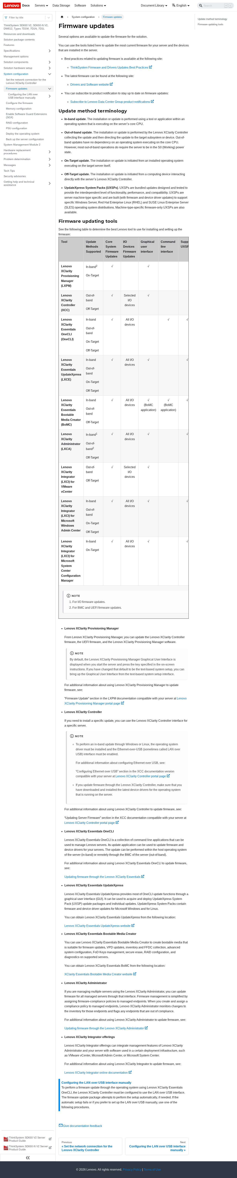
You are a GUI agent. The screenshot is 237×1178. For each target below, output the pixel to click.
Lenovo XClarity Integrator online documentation (96, 1072)
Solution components (16, 62)
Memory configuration (18, 108)
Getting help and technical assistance (19, 183)
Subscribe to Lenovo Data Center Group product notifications (110, 101)
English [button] (181, 5)
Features (9, 44)
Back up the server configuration (25, 139)
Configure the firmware (19, 103)
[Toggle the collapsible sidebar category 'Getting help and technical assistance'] (50, 183)
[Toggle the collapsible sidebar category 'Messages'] (50, 165)
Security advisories (15, 176)
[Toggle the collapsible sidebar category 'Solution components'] (50, 62)
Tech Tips (9, 170)
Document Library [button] (152, 5)
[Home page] (62, 17)
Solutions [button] (97, 5)
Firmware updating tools (210, 24)
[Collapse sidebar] (28, 1157)
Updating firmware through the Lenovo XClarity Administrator (104, 1028)
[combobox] (9, 17)
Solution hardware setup (18, 67)
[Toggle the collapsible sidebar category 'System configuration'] (50, 74)
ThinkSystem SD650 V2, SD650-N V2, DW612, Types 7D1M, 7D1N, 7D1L (26, 27)
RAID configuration (17, 122)
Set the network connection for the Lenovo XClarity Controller (26, 81)
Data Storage (61, 5)
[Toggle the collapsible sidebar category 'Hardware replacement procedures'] (50, 152)
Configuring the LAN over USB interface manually (23, 96)
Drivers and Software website (89, 84)
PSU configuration (16, 128)
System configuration (16, 73)
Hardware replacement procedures (17, 152)
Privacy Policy (132, 1169)
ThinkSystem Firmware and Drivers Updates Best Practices (109, 67)
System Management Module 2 (22, 144)
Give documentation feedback (82, 1126)
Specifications (12, 50)
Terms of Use (152, 1169)
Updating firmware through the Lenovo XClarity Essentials (102, 876)
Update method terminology (212, 19)
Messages (10, 165)
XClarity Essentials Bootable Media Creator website (98, 974)
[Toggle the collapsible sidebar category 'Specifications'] (50, 51)
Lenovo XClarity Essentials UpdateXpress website (97, 925)
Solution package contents (19, 39)
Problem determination (17, 159)
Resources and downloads (19, 33)
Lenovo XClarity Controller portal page (141, 776)
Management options (16, 56)
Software (80, 5)
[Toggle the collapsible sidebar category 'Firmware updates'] (50, 89)
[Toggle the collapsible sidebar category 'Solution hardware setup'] (50, 68)
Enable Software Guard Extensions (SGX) (26, 115)
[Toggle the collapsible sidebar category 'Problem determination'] (50, 159)
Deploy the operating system (22, 133)
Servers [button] (40, 5)
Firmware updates (16, 88)
